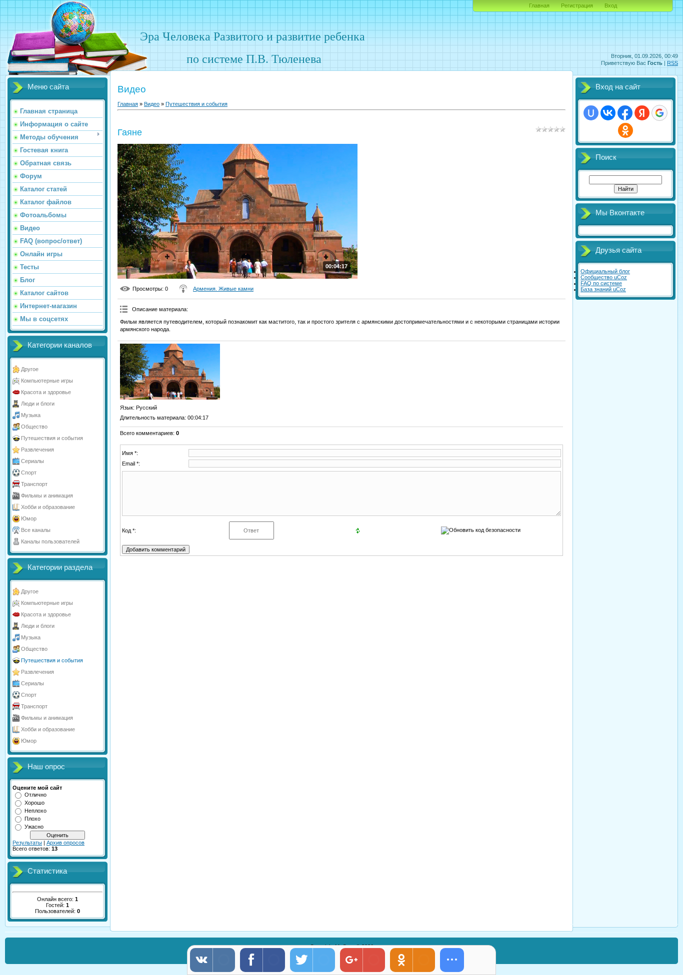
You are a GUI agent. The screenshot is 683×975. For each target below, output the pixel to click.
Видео (152, 104)
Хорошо (34, 803)
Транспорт (34, 484)
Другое (29, 369)
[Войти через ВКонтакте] (608, 112)
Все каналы (35, 530)
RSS (672, 63)
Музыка (30, 415)
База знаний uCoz (603, 289)
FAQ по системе (601, 283)
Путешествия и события (52, 438)
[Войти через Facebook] (625, 112)
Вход (610, 5)
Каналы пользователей (50, 541)
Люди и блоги (37, 404)
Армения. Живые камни (223, 289)
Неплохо (35, 811)
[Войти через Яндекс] (642, 112)
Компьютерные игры (47, 381)
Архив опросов (65, 843)
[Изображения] (170, 372)
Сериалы (32, 461)
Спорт (28, 473)
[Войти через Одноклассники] (625, 130)
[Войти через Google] (660, 113)
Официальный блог (605, 271)
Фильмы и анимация (47, 495)
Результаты (27, 843)
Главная (539, 5)
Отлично (35, 795)
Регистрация (577, 5)
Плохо (32, 819)
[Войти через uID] (591, 112)
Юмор (28, 518)
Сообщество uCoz (603, 277)
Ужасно (34, 827)
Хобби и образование (48, 507)
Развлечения (37, 450)
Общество (34, 427)
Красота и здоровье (46, 392)
